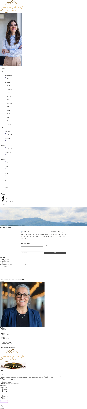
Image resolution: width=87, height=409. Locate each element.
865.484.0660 (80, 376)
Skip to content (3, 385)
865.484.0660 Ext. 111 (9, 344)
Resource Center (5, 334)
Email (1, 262)
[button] (43, 386)
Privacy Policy (5, 382)
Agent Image (16, 383)
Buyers (3, 330)
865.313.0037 (8, 346)
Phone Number (3, 264)
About (3, 333)
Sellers (3, 332)
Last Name (2, 261)
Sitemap (9, 382)
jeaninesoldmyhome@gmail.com (8, 201)
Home (3, 328)
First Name (2, 259)
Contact (3, 335)
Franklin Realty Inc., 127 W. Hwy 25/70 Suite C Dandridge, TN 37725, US (7, 342)
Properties (4, 329)
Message (2, 278)
